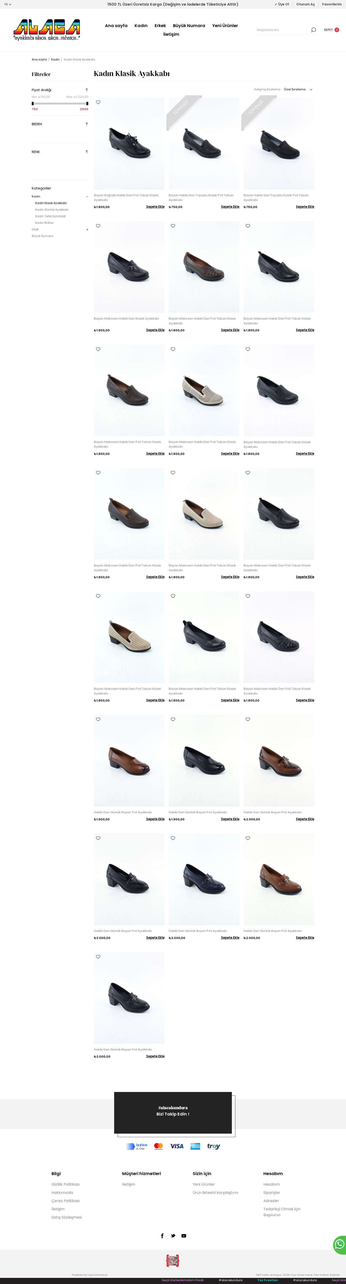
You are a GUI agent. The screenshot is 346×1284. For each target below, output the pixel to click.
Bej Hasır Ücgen (62, 169)
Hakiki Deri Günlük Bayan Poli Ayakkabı (123, 812)
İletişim (171, 34)
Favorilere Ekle (98, 102)
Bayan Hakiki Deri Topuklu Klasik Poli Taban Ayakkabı (201, 197)
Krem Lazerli (36, 169)
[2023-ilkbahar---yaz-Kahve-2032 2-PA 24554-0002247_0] (279, 143)
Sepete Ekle (155, 207)
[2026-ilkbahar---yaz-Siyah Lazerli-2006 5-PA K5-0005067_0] (279, 267)
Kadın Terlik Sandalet (50, 216)
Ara (313, 30)
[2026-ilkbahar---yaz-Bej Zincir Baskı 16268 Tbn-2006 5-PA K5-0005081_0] (129, 637)
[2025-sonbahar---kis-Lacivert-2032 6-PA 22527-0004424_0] (204, 879)
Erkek (160, 25)
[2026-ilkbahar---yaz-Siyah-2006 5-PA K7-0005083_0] (204, 637)
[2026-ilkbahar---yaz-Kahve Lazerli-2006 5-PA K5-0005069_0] (129, 390)
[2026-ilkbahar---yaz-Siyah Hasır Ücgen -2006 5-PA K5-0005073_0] (279, 390)
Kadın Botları (44, 223)
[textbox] (283, 30)
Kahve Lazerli (79, 161)
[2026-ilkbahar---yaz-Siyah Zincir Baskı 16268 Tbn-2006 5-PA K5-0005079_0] (279, 514)
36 (36, 133)
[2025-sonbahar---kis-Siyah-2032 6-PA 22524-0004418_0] (204, 760)
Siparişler (271, 1192)
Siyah (36, 161)
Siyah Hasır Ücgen (44, 169)
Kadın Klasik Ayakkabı (51, 203)
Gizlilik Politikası (66, 1184)
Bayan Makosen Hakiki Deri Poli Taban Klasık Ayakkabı (202, 320)
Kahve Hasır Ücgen (53, 169)
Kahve (44, 161)
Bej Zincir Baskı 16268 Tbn (79, 169)
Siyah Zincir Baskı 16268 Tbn (71, 169)
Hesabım (271, 1184)
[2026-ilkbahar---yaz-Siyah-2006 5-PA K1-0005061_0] (129, 143)
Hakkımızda (62, 1192)
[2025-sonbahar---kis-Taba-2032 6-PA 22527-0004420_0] (279, 760)
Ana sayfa (116, 25)
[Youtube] (184, 1235)
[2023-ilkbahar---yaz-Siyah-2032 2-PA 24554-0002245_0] (204, 143)
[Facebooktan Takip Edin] (162, 1235)
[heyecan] (173, 1235)
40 (71, 133)
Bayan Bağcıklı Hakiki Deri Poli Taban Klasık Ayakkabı (126, 197)
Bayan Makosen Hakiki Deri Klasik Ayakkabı (126, 318)
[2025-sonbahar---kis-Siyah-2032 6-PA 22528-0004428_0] (129, 998)
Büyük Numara (189, 25)
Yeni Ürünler (225, 25)
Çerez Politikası (66, 1201)
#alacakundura (173, 1108)
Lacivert (62, 161)
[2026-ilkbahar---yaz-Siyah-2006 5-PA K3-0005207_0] (279, 637)
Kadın (141, 25)
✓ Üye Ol (282, 4)
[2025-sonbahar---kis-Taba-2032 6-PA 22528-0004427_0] (279, 879)
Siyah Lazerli (71, 161)
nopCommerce (97, 1275)
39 (62, 133)
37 (44, 133)
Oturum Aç (305, 4)
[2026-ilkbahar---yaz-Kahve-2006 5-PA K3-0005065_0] (204, 267)
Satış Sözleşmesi (67, 1217)
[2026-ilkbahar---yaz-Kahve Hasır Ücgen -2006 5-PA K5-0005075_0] (129, 514)
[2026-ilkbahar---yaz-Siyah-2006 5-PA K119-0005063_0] (129, 267)
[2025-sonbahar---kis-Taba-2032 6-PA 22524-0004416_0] (129, 760)
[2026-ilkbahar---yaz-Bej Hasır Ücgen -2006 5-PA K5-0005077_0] (204, 514)
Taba (53, 161)
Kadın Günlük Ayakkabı (51, 210)
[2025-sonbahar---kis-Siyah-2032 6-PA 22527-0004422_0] (129, 879)
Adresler (271, 1201)
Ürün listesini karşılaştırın (215, 1192)
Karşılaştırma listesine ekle (98, 109)
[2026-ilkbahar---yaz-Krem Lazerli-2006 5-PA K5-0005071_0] (204, 390)
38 (53, 133)
